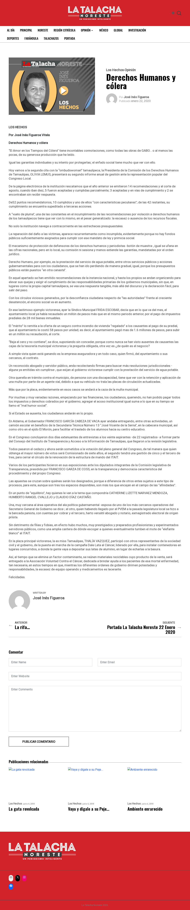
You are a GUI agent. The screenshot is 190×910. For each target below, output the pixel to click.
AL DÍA (10, 30)
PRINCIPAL (26, 30)
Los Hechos (115, 70)
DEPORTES (13, 38)
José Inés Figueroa (136, 97)
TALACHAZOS (51, 38)
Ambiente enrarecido (145, 809)
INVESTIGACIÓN (137, 30)
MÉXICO (103, 30)
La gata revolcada (24, 809)
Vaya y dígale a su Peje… (88, 809)
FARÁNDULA (31, 38)
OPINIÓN (86, 30)
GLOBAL (118, 30)
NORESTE (43, 30)
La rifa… (22, 627)
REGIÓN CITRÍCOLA (64, 30)
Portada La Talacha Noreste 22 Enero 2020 (141, 629)
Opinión (130, 70)
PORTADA (69, 38)
